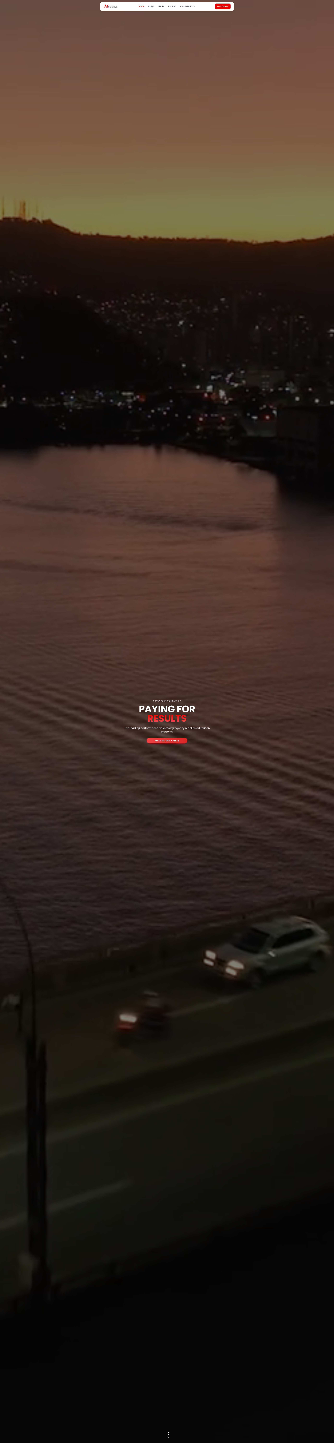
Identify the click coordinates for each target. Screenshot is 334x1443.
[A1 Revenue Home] (110, 6)
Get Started (222, 6)
